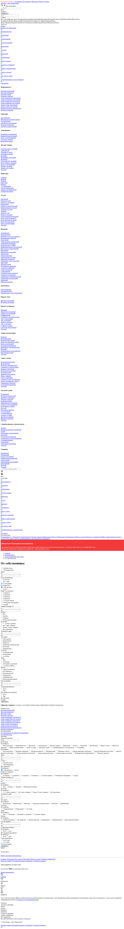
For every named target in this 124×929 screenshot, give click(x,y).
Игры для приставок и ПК (10, 342)
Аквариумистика (7, 191)
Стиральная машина (7, 827)
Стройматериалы (7, 440)
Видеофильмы (6, 338)
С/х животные (6, 186)
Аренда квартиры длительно (11, 98)
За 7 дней (6, 581)
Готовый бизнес (6, 291)
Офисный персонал (8, 259)
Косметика (5, 453)
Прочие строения (7, 110)
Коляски (4, 156)
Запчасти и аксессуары (9, 126)
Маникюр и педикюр (8, 312)
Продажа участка (7, 96)
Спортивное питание (8, 385)
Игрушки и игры (7, 154)
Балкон (3, 783)
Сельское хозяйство (7, 268)
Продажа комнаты (7, 93)
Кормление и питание (8, 157)
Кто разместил (5, 766)
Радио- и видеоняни (8, 164)
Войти (3, 26)
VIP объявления (8, 570)
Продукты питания (7, 222)
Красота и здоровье (7, 202)
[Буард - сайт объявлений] (10, 3)
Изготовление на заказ (8, 220)
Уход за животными (8, 223)
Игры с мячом (6, 376)
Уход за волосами (7, 319)
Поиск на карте (44, 1)
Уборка (3, 211)
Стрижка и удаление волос (10, 317)
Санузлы (4, 805)
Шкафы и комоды (7, 418)
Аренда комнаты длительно (10, 101)
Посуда (3, 408)
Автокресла (5, 150)
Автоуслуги (5, 213)
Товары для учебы (7, 168)
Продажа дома (6, 94)
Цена (2, 755)
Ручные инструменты (8, 437)
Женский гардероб (7, 301)
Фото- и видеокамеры (8, 138)
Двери (3, 428)
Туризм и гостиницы (8, 275)
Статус (3, 761)
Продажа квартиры (7, 91)
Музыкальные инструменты (10, 351)
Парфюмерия (5, 315)
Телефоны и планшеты (9, 134)
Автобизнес (5, 233)
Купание (4, 159)
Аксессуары (5, 460)
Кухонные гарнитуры (8, 396)
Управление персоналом (9, 278)
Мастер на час (6, 201)
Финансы (4, 280)
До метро (4, 788)
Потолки (4, 435)
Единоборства (6, 372)
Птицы (3, 181)
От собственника (6, 734)
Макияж (4, 310)
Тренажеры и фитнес (8, 383)
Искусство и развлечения (9, 249)
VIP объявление (8, 764)
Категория (4, 742)
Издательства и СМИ (8, 245)
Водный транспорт (7, 125)
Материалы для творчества (10, 347)
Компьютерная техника (9, 136)
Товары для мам (6, 166)
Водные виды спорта (8, 371)
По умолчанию (6, 733)
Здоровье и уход (6, 152)
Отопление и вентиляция (9, 433)
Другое (3, 170)
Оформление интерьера (9, 403)
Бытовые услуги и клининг (10, 236)
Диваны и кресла (7, 399)
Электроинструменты (8, 444)
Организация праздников (9, 216)
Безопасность (5, 235)
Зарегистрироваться (7, 872)
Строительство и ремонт (9, 273)
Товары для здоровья (8, 313)
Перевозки (5, 204)
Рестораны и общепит (8, 266)
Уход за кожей (6, 320)
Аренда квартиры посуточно (11, 100)
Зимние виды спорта (8, 374)
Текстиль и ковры (7, 417)
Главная (3, 859)
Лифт (2, 811)
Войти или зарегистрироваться (11, 856)
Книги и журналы (7, 344)
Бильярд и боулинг (7, 369)
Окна (3, 431)
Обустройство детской (8, 161)
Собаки (3, 177)
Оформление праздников (9, 462)
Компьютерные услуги (9, 208)
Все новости (27, 1)
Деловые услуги (6, 209)
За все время (7, 583)
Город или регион (7, 738)
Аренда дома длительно (9, 105)
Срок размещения (6, 838)
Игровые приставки (8, 340)
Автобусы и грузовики (9, 123)
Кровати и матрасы (7, 397)
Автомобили (5, 118)
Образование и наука (8, 257)
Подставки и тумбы (8, 406)
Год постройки (6, 821)
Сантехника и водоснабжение (11, 438)
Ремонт (3, 816)
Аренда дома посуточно (9, 107)
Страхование (5, 271)
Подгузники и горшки (8, 163)
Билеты (3, 337)
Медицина (5, 254)
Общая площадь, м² (7, 777)
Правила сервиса (7, 1)
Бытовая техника (7, 141)
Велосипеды (5, 364)
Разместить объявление (8, 28)
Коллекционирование (8, 345)
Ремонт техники (6, 215)
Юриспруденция (6, 282)
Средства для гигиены (8, 327)
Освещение (5, 394)
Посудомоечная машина (9, 833)
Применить (5, 13)
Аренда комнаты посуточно (10, 103)
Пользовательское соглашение (22, 861)
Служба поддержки (39, 861)
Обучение (4, 199)
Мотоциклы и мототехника (10, 119)
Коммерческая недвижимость (11, 108)
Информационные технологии (11, 247)
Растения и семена (7, 410)
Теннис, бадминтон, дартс (10, 381)
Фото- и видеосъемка (8, 218)
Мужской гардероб (7, 302)
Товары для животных (8, 190)
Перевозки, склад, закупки (10, 261)
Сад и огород (5, 411)
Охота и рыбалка (7, 378)
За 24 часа (6, 579)
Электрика (5, 442)
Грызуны (4, 183)
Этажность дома (6, 794)
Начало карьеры (6, 256)
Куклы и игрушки (7, 456)
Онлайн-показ (7, 568)
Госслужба (5, 240)
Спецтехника (5, 121)
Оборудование (6, 289)
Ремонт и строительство (9, 206)
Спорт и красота (6, 270)
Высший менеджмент (8, 238)
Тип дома (4, 800)
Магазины (35, 1)
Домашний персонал (8, 243)
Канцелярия (5, 463)
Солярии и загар (6, 326)
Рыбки (3, 184)
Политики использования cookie (28, 900)
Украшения (5, 455)
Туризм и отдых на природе (10, 379)
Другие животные (7, 188)
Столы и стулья (6, 415)
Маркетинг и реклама (8, 252)
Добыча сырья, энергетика (10, 242)
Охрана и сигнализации (9, 404)
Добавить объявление (48, 859)
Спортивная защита (8, 362)
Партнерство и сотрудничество (11, 293)
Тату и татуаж (6, 324)
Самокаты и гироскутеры (9, 367)
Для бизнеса (19, 1)
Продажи (4, 263)
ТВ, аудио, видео (7, 139)
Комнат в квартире (7, 772)
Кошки (3, 179)
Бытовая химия (6, 401)
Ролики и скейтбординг (9, 365)
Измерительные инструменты (11, 430)
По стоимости (24, 733)
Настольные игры (7, 352)
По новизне (15, 733)
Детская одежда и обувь (9, 149)
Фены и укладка (6, 322)
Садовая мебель (6, 413)
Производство (6, 264)
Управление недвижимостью (11, 277)
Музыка (4, 349)
